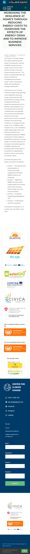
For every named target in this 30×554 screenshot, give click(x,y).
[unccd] (15, 521)
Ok (24, 551)
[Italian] (18, 2)
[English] (10, 2)
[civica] (15, 502)
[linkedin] (4, 2)
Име (7, 443)
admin (7, 55)
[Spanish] (24, 2)
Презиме (8, 453)
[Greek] (16, 2)
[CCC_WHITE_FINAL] (8, 6)
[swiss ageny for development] (15, 512)
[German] (14, 2)
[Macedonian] (20, 2)
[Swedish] (27, 2)
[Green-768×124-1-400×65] (15, 528)
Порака (8, 472)
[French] (12, 2)
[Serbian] (22, 2)
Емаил (8, 462)
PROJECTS (13, 56)
